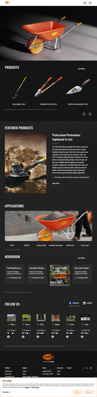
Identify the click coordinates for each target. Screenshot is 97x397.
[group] (11, 326)
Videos (24, 374)
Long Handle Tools (9, 377)
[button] (84, 114)
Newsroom (60, 368)
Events (58, 371)
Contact (69, 368)
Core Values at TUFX (48, 374)
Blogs (58, 374)
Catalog (24, 371)
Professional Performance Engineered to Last (66, 137)
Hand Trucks (8, 374)
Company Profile (47, 371)
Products (7, 368)
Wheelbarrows (8, 371)
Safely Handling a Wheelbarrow (30, 377)
